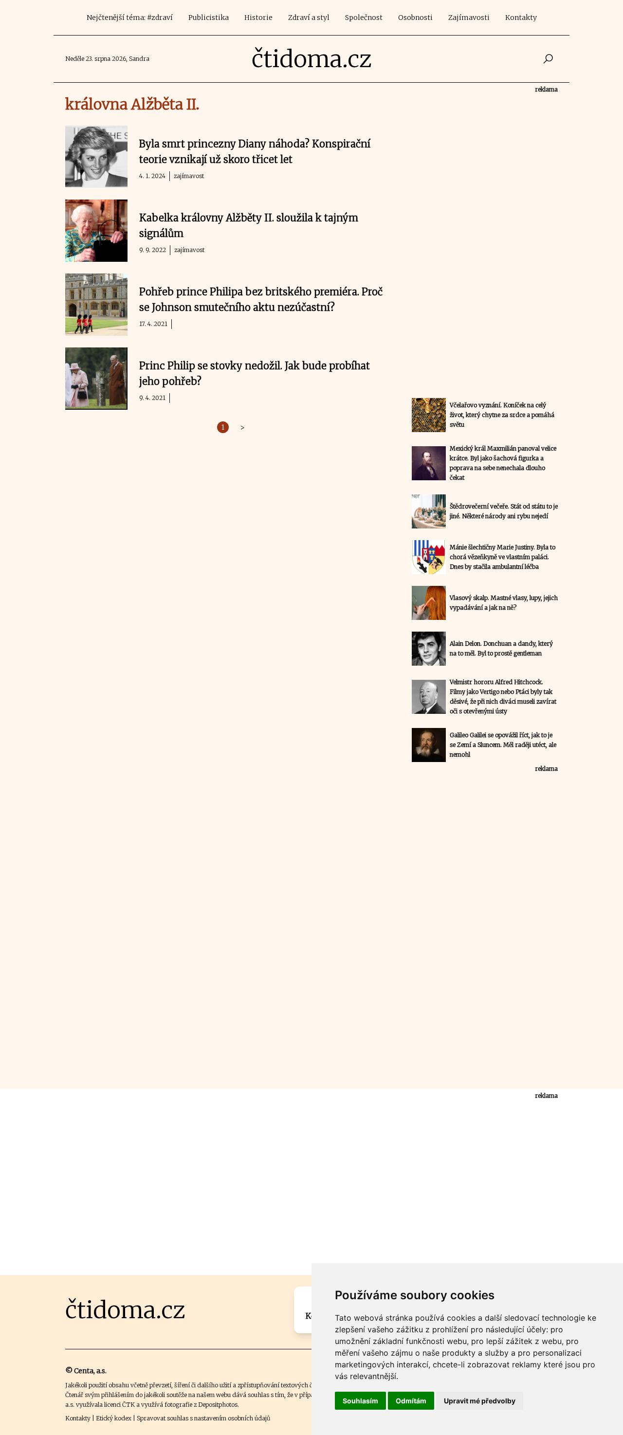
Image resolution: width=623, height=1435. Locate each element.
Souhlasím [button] (360, 1401)
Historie (258, 17)
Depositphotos (218, 1404)
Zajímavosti (469, 17)
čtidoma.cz (312, 58)
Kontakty (521, 17)
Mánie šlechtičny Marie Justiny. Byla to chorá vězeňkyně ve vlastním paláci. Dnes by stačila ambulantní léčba (502, 557)
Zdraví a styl (309, 17)
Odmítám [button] (411, 1401)
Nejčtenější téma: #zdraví (130, 17)
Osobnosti (415, 17)
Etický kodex (113, 1418)
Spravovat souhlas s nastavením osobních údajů (203, 1418)
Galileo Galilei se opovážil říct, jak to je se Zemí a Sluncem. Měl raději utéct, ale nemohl (503, 744)
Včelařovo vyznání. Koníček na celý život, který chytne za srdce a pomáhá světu (502, 414)
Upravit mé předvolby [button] (479, 1401)
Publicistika (208, 17)
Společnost (364, 17)
